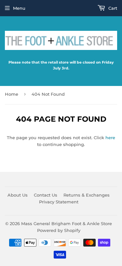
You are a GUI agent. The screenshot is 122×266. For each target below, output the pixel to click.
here (110, 137)
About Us (17, 195)
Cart (112, 8)
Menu (19, 8)
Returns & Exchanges (86, 195)
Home (11, 94)
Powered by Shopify (58, 230)
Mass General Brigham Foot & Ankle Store (66, 223)
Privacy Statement (58, 201)
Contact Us (45, 195)
